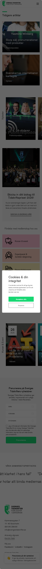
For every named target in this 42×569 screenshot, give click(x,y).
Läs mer (16, 292)
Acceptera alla (21, 299)
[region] (21, 284)
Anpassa (21, 305)
